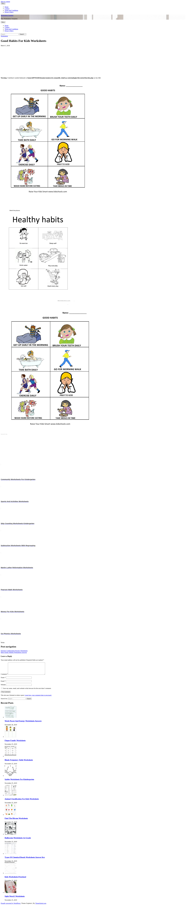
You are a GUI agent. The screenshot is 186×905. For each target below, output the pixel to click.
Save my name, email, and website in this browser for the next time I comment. (27, 688)
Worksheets (4, 36)
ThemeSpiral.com (40, 903)
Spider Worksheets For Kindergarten (19, 779)
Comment (4, 674)
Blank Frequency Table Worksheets (19, 760)
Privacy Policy (9, 12)
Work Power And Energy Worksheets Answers (23, 721)
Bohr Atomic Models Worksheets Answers (14, 652)
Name (3, 677)
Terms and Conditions (11, 10)
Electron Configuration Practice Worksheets (14, 651)
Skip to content (5, 1)
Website (3, 684)
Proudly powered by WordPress (11, 903)
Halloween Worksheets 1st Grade (18, 838)
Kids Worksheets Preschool (15, 877)
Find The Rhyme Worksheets (16, 818)
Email (3, 681)
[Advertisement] (59, 60)
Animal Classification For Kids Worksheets (22, 799)
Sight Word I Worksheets (15, 896)
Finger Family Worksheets (15, 740)
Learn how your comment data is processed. (38, 695)
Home (6, 7)
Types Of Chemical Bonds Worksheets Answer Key (25, 857)
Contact (7, 8)
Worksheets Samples (7, 15)
